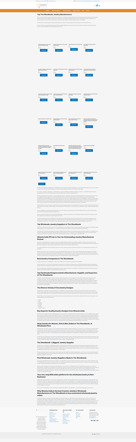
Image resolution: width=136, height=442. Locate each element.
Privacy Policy (52, 415)
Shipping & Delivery (66, 414)
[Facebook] (91, 420)
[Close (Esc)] (11, 439)
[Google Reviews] (96, 420)
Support (64, 418)
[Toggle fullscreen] (5, 439)
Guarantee (65, 419)
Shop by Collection (67, 10)
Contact (87, 10)
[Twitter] (92, 420)
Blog (83, 10)
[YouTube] (97, 420)
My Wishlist (78, 416)
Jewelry (47, 10)
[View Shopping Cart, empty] (97, 6)
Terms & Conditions (66, 420)
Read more (44, 122)
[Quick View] (39, 50)
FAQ (76, 417)
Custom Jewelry (76, 10)
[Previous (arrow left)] (1, 441)
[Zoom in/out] (1, 439)
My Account (78, 413)
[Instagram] (94, 420)
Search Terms (52, 416)
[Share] (8, 439)
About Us (51, 412)
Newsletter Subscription (54, 421)
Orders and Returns (53, 419)
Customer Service (52, 413)
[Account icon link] (99, 5)
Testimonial (65, 422)
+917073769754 (92, 416)
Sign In (77, 412)
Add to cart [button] (44, 50)
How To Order (65, 423)
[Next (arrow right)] (5, 441)
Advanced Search (52, 420)
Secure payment (66, 416)
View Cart (78, 415)
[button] (94, 5)
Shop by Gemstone (56, 10)
